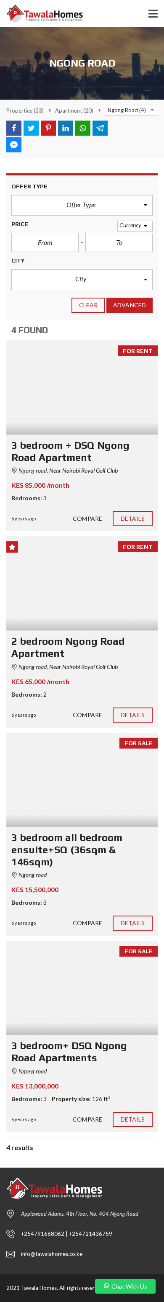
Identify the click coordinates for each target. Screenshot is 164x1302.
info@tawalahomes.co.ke (51, 1254)
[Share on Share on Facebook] (13, 128)
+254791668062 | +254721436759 (66, 1233)
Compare (87, 518)
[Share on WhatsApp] (82, 128)
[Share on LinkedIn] (65, 128)
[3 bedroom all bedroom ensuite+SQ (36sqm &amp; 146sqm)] (82, 780)
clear (88, 305)
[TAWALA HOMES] (41, 13)
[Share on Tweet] (31, 128)
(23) (25, 110)
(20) (74, 110)
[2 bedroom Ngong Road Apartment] (82, 583)
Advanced (129, 305)
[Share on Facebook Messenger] (13, 144)
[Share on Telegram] (100, 128)
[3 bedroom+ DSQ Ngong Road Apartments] (82, 988)
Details (133, 518)
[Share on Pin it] (48, 128)
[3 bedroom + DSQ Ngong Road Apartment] (82, 387)
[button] (82, 205)
